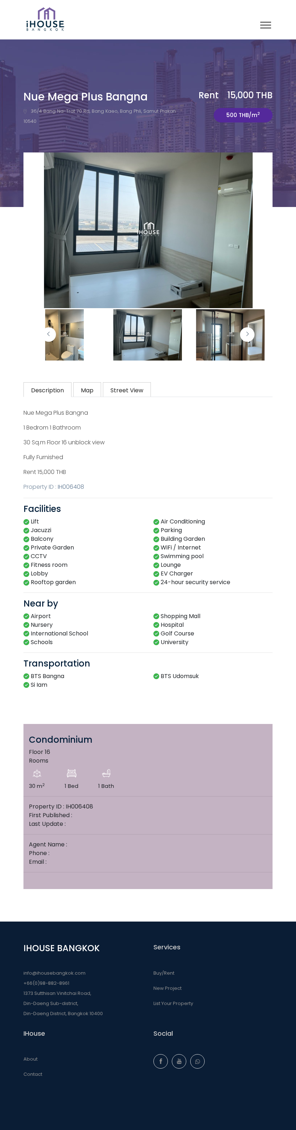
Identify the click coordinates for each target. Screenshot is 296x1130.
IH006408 (71, 487)
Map (87, 390)
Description (47, 390)
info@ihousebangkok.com (54, 973)
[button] (265, 24)
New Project (167, 988)
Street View (126, 390)
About (30, 1059)
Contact (32, 1074)
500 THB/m (243, 115)
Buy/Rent (163, 973)
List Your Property (173, 1003)
